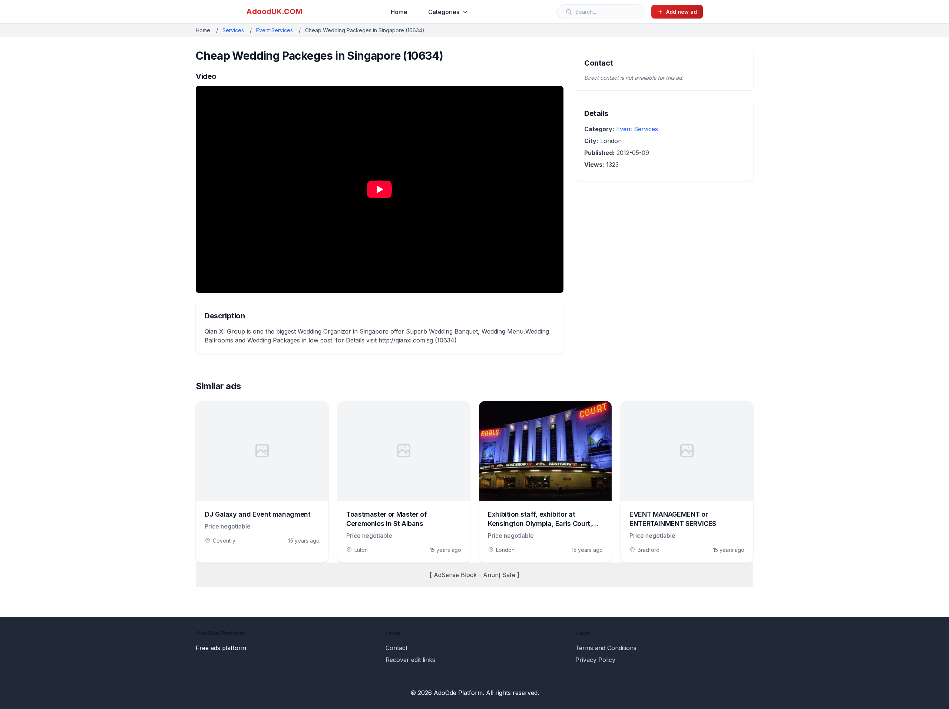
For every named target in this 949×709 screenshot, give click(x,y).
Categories (443, 12)
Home (399, 12)
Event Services (274, 30)
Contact (396, 648)
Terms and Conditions (605, 648)
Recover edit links (410, 659)
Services (233, 30)
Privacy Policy (595, 659)
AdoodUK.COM (274, 11)
